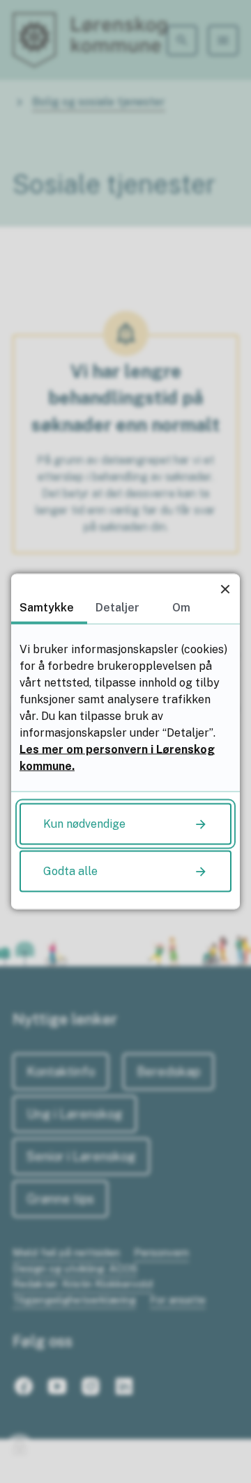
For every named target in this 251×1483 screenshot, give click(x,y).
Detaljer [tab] (117, 607)
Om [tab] (181, 607)
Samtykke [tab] (47, 607)
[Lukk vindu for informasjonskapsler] (224, 588)
